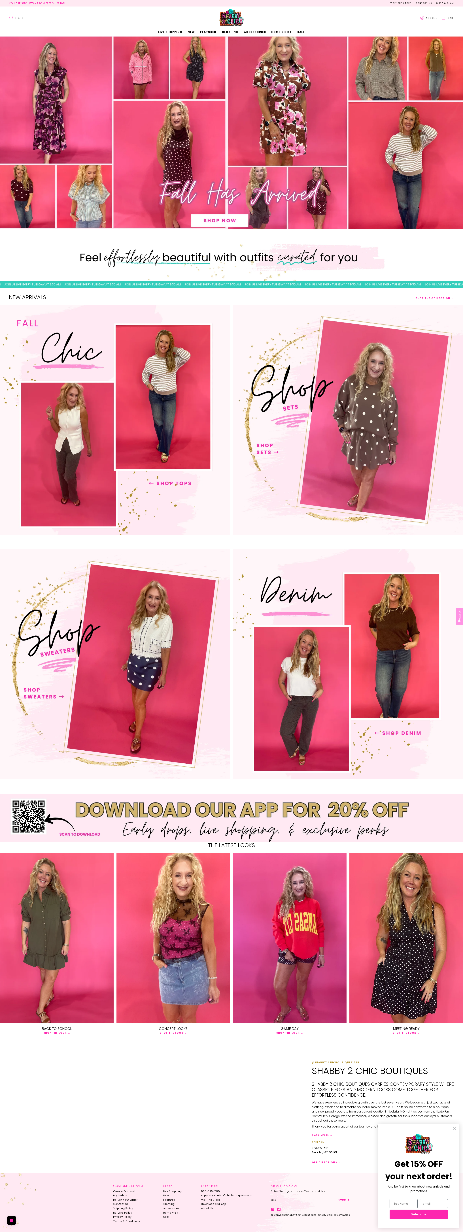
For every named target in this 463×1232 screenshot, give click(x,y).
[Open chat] (11, 1220)
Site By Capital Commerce (334, 1214)
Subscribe (418, 1214)
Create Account (124, 1191)
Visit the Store (400, 3)
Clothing (169, 1204)
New (166, 1195)
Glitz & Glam (445, 3)
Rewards (459, 616)
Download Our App (213, 1204)
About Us (207, 1208)
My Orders (120, 1195)
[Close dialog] (455, 1128)
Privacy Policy (122, 1217)
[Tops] (115, 420)
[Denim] (348, 664)
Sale (166, 1217)
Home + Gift (171, 1212)
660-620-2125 (210, 1191)
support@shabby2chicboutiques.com (226, 1195)
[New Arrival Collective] (115, 664)
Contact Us (423, 3)
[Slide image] (231, 132)
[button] (191, 32)
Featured (169, 1200)
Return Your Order (125, 1200)
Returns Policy (122, 1212)
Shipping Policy (123, 1208)
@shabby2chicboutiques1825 (335, 1062)
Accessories (171, 1208)
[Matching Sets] (348, 420)
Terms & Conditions (126, 1221)
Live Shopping (172, 1191)
